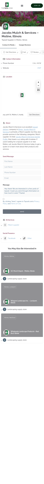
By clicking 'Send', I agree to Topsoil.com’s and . (21, 203)
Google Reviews (25, 45)
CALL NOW (37, 63)
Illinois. (20, 129)
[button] (22, 5)
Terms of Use (16, 204)
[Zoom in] (38, 82)
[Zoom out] (38, 85)
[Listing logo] (6, 26)
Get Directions (34, 115)
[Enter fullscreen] (38, 89)
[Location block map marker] (22, 95)
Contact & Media (8, 45)
